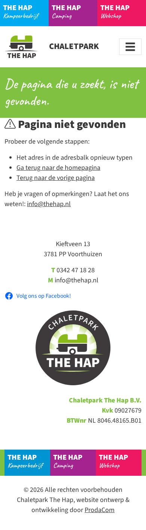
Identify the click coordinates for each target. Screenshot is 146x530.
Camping (66, 11)
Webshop (115, 11)
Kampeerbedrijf (20, 11)
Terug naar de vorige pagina (55, 178)
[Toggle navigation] (130, 47)
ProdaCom (100, 510)
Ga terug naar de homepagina (58, 167)
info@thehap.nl (49, 204)
